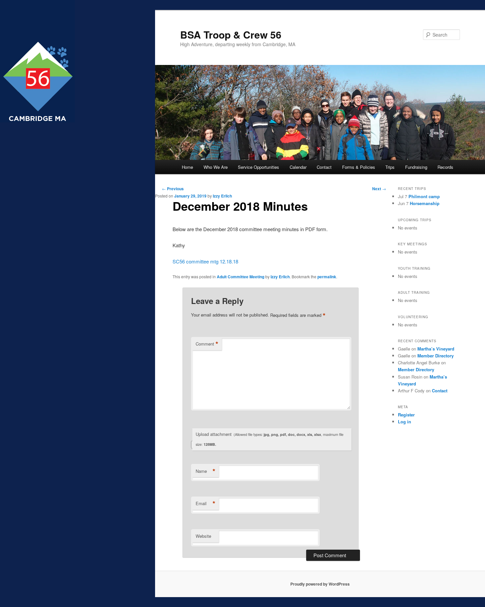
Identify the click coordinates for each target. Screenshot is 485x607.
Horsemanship (424, 203)
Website (203, 536)
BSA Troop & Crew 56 (230, 34)
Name (205, 471)
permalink (326, 277)
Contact (324, 167)
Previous (173, 189)
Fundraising (416, 167)
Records (445, 167)
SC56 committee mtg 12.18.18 (205, 261)
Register (406, 414)
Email (205, 503)
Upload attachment (269, 439)
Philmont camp (424, 196)
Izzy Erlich (222, 196)
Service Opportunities (258, 167)
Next (379, 189)
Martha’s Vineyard (435, 349)
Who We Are (216, 167)
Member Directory (435, 355)
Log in (404, 421)
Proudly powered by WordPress (320, 584)
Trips (390, 167)
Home (187, 167)
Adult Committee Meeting (240, 277)
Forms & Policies (358, 167)
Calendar (298, 167)
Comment (207, 344)
